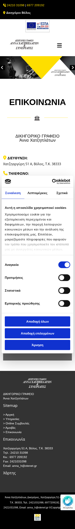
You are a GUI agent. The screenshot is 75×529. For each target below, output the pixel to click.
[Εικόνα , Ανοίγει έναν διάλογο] (37, 67)
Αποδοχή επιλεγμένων (37, 333)
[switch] (64, 277)
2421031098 (17, 461)
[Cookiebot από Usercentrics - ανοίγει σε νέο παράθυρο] (53, 181)
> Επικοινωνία (12, 432)
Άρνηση (37, 345)
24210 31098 (15, 5)
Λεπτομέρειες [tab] (38, 193)
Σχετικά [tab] (62, 193)
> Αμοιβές (9, 427)
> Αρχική (8, 414)
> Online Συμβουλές (16, 423)
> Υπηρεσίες (11, 419)
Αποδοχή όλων (37, 321)
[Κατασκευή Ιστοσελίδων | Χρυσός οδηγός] (37, 517)
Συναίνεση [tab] (13, 193)
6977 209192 (35, 5)
